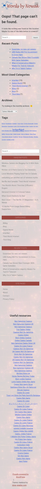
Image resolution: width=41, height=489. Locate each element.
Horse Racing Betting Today (23, 376)
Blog (13, 91)
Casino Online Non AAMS (23, 431)
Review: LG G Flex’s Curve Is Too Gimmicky (19, 170)
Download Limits (12, 126)
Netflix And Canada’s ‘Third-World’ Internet (19, 181)
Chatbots (14, 123)
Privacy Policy (8, 299)
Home (5, 289)
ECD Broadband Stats (23, 126)
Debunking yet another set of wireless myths (20, 178)
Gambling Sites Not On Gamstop (23, 387)
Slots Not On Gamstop (23, 354)
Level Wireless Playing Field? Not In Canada (19, 174)
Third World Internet (20, 86)
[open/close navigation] (36, 4)
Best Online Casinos (23, 338)
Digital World (17, 83)
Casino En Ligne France (23, 346)
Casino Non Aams (23, 398)
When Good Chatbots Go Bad (13, 196)
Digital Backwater (29, 123)
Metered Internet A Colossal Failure (16, 192)
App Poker (23, 461)
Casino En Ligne (23, 393)
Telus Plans (33, 134)
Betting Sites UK (23, 373)
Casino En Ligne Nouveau (23, 426)
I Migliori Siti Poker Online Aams (23, 437)
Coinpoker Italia (23, 445)
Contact (6, 296)
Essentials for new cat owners (24, 49)
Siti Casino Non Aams (23, 412)
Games (31, 126)
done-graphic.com (19, 485)
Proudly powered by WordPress (21, 475)
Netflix (3, 134)
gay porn (35, 126)
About (5, 292)
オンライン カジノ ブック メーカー (23, 404)
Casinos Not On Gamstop (23, 332)
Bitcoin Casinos (23, 390)
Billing (14, 89)
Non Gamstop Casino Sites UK (23, 343)
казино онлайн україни (23, 428)
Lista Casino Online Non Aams (23, 382)
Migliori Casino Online (23, 415)
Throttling (16, 94)
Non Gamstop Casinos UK (23, 324)
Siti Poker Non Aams (23, 439)
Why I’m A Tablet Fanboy (22, 68)
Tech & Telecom (25, 134)
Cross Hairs (20, 123)
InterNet (15, 80)
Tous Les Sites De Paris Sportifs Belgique (23, 395)
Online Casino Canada (23, 340)
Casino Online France (23, 434)
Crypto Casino (23, 453)
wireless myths (10, 139)
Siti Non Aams (23, 456)
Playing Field (9, 134)
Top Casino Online (23, 329)
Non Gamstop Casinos (23, 321)
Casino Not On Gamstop (23, 357)
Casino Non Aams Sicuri (23, 384)
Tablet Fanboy (16, 134)
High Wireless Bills (7, 130)
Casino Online (23, 335)
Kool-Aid (27, 130)
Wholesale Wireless (28, 137)
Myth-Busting (33, 130)
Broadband (9, 123)
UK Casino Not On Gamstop (23, 351)
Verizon (21, 137)
